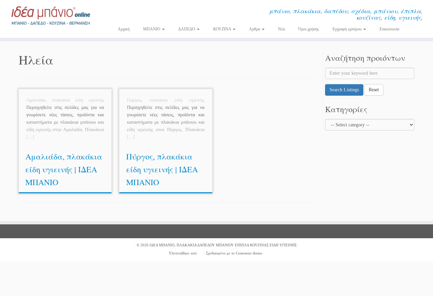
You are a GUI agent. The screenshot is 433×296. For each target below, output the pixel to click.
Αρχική (124, 29)
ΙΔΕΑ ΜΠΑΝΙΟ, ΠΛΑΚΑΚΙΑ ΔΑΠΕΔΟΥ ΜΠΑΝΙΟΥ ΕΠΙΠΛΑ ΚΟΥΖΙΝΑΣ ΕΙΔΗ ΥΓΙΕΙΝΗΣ (223, 245)
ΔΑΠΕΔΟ (187, 29)
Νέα (281, 29)
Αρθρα (255, 29)
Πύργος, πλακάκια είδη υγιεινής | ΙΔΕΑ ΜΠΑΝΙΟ (162, 169)
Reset (374, 89)
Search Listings (344, 89)
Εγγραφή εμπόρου (348, 29)
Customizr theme (249, 253)
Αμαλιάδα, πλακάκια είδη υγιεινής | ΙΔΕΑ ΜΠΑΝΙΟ (63, 169)
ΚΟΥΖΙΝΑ (222, 29)
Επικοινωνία (389, 29)
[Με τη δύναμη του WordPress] (200, 252)
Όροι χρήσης (308, 29)
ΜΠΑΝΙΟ (152, 29)
